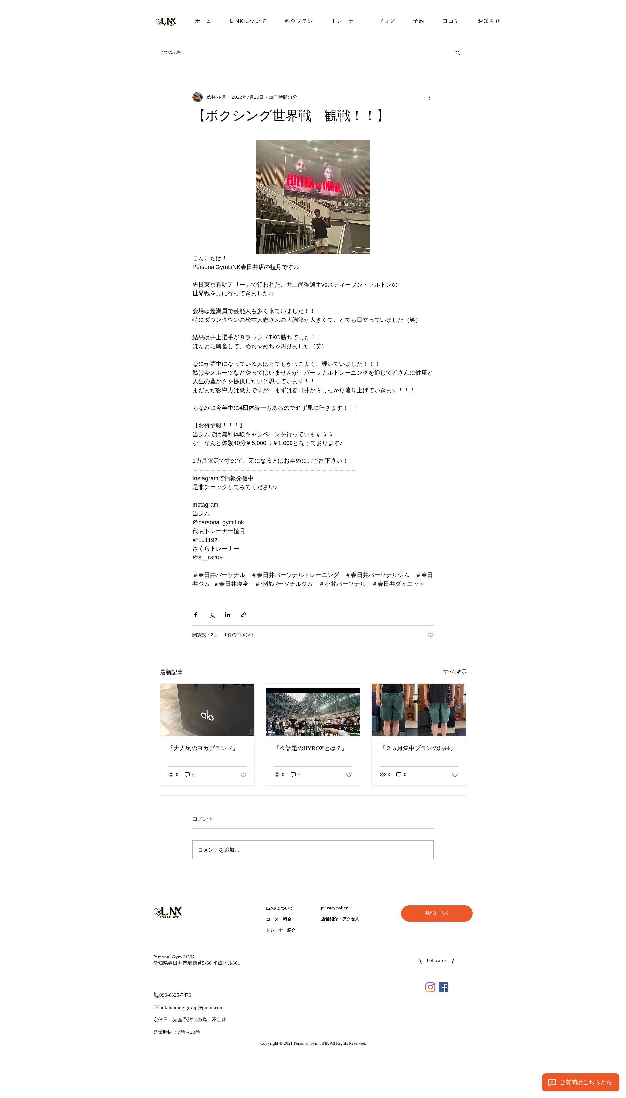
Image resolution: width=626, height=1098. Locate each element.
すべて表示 (454, 671)
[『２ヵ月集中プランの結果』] (419, 710)
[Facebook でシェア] (195, 615)
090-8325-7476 (175, 995)
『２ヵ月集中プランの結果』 (418, 748)
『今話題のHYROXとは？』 (311, 748)
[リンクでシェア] (243, 615)
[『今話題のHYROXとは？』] (313, 710)
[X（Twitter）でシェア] (211, 615)
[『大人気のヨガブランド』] (207, 710)
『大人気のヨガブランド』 (203, 748)
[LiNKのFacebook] (443, 987)
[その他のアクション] (430, 97)
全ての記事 (170, 52)
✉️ (156, 1007)
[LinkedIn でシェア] (227, 615)
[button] (458, 52)
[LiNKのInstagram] (430, 987)
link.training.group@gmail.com (191, 1007)
